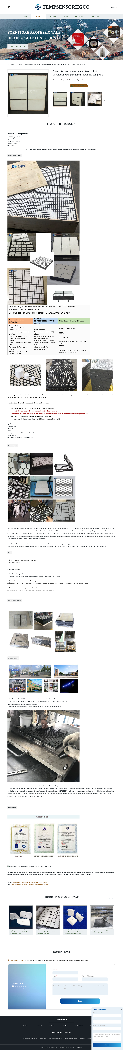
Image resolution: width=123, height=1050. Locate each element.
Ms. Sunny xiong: (17, 960)
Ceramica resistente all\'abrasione (17, 872)
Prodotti (38, 16)
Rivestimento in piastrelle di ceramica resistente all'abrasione (30, 882)
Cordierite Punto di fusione (30, 874)
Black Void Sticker (29, 1038)
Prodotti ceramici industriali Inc (49, 874)
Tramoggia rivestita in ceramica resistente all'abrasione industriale (29, 884)
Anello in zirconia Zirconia (47, 872)
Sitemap (79, 1047)
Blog (66, 16)
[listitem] (61, 100)
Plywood (82, 1038)
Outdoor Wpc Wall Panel (70, 1038)
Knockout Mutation (54, 1038)
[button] (9, 7)
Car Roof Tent (42, 1038)
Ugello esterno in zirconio (83, 874)
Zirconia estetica (34, 872)
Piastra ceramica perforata (67, 874)
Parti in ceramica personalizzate (101, 872)
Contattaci (80, 16)
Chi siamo (96, 16)
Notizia (53, 16)
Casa (25, 16)
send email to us (80, 86)
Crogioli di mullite (85, 872)
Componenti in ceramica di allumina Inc (68, 872)
